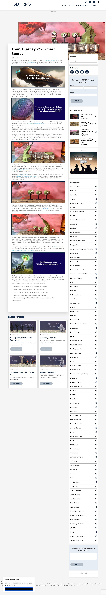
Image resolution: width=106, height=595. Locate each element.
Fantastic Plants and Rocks (78, 270)
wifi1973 (72, 528)
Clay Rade (73, 199)
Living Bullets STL (46, 208)
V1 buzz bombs (58, 247)
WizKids (72, 532)
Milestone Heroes (75, 370)
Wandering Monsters (76, 524)
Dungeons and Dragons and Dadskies (81, 249)
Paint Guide (74, 407)
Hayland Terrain (75, 311)
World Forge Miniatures (77, 536)
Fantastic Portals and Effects (79, 274)
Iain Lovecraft (74, 320)
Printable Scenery (75, 420)
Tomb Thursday (75, 494)
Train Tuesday (74, 503)
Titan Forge (74, 486)
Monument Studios (76, 386)
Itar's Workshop (75, 332)
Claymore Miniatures (76, 203)
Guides (72, 307)
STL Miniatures (75, 465)
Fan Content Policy (93, 584)
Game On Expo (74, 303)
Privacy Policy (12, 585)
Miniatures (73, 378)
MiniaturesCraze (75, 382)
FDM (71, 282)
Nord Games (74, 399)
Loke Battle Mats (75, 353)
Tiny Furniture (74, 482)
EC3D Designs (74, 261)
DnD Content (74, 236)
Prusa (72, 432)
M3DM (72, 361)
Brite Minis (73, 191)
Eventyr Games (75, 265)
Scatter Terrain (75, 449)
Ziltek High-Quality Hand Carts (26, 176)
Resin (72, 440)
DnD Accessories (75, 232)
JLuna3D (72, 336)
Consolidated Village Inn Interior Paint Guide (87, 140)
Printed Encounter (76, 424)
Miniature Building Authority (79, 374)
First (71, 90)
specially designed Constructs (20, 170)
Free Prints (73, 290)
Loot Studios (74, 357)
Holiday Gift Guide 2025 (86, 115)
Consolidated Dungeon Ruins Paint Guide (87, 131)
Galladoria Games (75, 295)
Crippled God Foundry (77, 211)
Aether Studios (23, 174)
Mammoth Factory (76, 365)
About (71, 5)
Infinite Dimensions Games (78, 324)
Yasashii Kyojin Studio (77, 540)
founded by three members (35, 123)
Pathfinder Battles (76, 415)
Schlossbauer (74, 453)
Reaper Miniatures (76, 436)
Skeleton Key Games (76, 457)
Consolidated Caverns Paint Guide (87, 123)
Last (85, 90)
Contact (94, 5)
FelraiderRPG (74, 286)
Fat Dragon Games (76, 278)
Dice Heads (73, 228)
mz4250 (72, 395)
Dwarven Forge (75, 257)
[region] (19, 584)
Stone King (73, 469)
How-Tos (73, 315)
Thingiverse (74, 478)
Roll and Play (74, 444)
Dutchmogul (74, 253)
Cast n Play (73, 195)
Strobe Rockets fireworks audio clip (22, 250)
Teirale (72, 474)
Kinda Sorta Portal (76, 340)
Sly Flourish (73, 461)
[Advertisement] (53, 16)
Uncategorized (74, 507)
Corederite (31, 62)
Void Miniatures (75, 519)
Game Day (73, 299)
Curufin (72, 216)
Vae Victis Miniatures (76, 511)
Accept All (18, 589)
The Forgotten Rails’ (51, 60)
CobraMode (74, 207)
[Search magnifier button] (96, 61)
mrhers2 (73, 390)
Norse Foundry (75, 403)
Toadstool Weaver (76, 490)
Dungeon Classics (75, 245)
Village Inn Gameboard (77, 515)
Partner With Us (82, 5)
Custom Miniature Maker (78, 220)
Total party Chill (75, 499)
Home (64, 5)
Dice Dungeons (75, 224)
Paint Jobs (73, 411)
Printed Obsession (76, 428)
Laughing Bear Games (77, 349)
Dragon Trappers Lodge (77, 241)
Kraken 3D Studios (76, 345)
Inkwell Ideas (74, 328)
